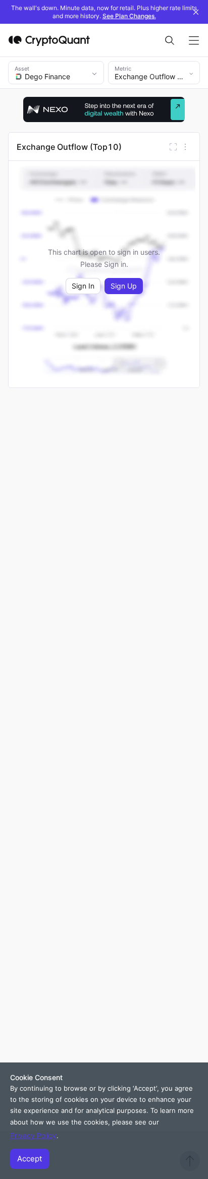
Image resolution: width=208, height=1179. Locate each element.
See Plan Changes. (129, 16)
